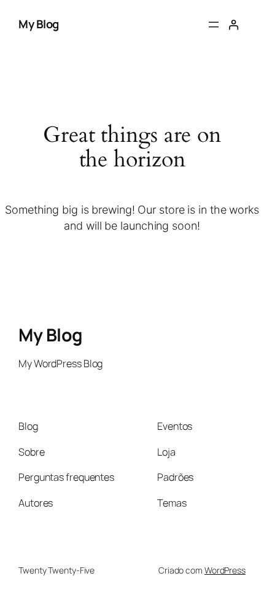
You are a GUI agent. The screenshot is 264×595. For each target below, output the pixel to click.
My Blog (38, 24)
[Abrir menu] (213, 24)
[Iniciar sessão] (233, 24)
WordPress (225, 570)
